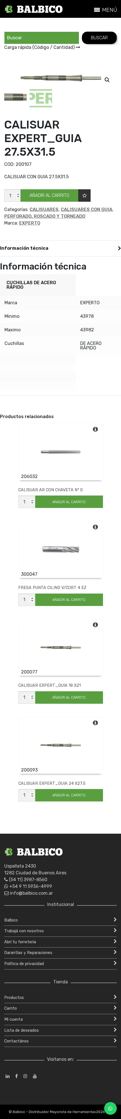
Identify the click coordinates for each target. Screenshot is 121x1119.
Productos (14, 997)
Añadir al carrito (49, 195)
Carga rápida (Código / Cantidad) (40, 47)
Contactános (16, 1041)
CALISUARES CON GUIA (86, 209)
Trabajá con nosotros (24, 931)
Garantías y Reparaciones (28, 952)
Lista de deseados (21, 1030)
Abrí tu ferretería (20, 942)
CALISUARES (44, 209)
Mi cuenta (13, 1019)
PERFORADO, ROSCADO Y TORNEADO (44, 216)
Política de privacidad (24, 963)
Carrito (10, 1008)
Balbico (11, 920)
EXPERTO (29, 223)
